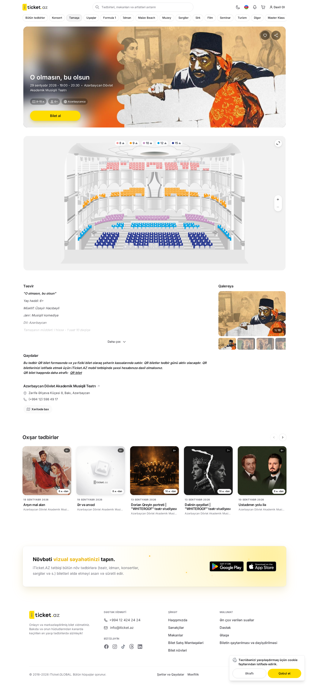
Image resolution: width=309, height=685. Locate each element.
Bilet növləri (177, 650)
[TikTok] (123, 646)
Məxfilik (193, 674)
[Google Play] (227, 566)
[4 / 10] (284, 344)
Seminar (225, 17)
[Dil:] (246, 7)
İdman (127, 17)
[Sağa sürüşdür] (283, 437)
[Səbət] (263, 7)
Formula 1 (109, 17)
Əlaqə (224, 635)
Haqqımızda (177, 620)
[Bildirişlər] (255, 7)
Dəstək (225, 627)
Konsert (57, 17)
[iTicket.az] (60, 614)
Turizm (242, 17)
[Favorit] (265, 35)
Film (210, 17)
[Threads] (131, 646)
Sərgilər (183, 17)
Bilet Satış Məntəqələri (185, 643)
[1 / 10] (227, 344)
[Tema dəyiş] (238, 7)
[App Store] (261, 566)
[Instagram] (114, 646)
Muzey (166, 17)
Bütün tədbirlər (35, 17)
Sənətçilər (176, 627)
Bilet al (55, 116)
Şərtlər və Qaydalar (170, 674)
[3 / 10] (265, 344)
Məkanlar (175, 635)
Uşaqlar (91, 17)
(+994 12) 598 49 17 (43, 399)
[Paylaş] (276, 35)
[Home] (35, 7)
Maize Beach (146, 17)
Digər (257, 17)
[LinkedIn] (140, 646)
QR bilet (76, 373)
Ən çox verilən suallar (237, 620)
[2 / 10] (246, 344)
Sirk (197, 17)
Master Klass (276, 17)
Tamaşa (74, 17)
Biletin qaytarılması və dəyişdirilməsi (248, 643)
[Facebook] (106, 646)
